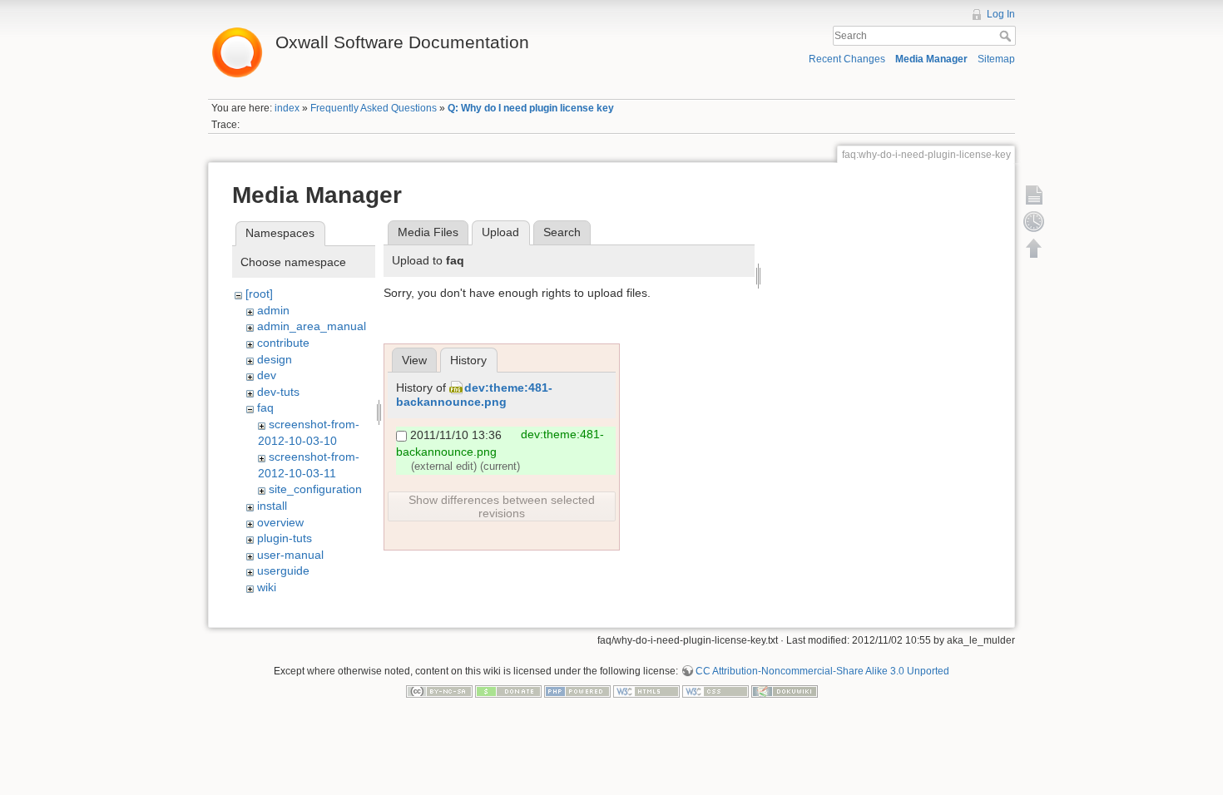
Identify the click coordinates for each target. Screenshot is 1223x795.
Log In (1001, 14)
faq (265, 407)
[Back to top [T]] (1034, 248)
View (414, 360)
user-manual (290, 554)
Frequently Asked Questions (373, 108)
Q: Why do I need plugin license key (531, 108)
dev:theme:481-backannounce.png (474, 394)
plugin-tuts (284, 538)
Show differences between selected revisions (501, 506)
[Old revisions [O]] (1034, 221)
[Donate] (508, 690)
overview (280, 522)
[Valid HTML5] (646, 690)
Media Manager (931, 59)
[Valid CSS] (715, 690)
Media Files (428, 232)
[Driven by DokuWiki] (784, 690)
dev (266, 375)
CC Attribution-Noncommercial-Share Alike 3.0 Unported (822, 671)
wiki (266, 587)
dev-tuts (278, 391)
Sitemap (996, 59)
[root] (259, 293)
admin (273, 310)
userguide (283, 570)
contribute (283, 342)
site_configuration (315, 489)
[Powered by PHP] (577, 690)
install (272, 505)
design (274, 359)
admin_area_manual (311, 326)
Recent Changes (847, 59)
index (287, 108)
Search (1007, 36)
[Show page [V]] (1034, 194)
